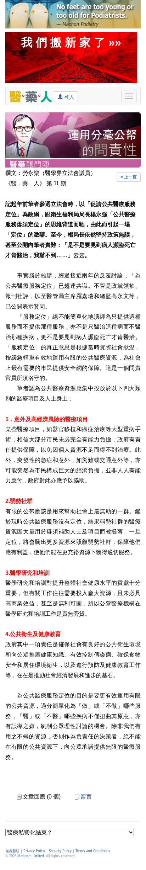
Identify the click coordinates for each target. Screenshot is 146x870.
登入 (68, 97)
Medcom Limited (30, 856)
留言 (86, 797)
